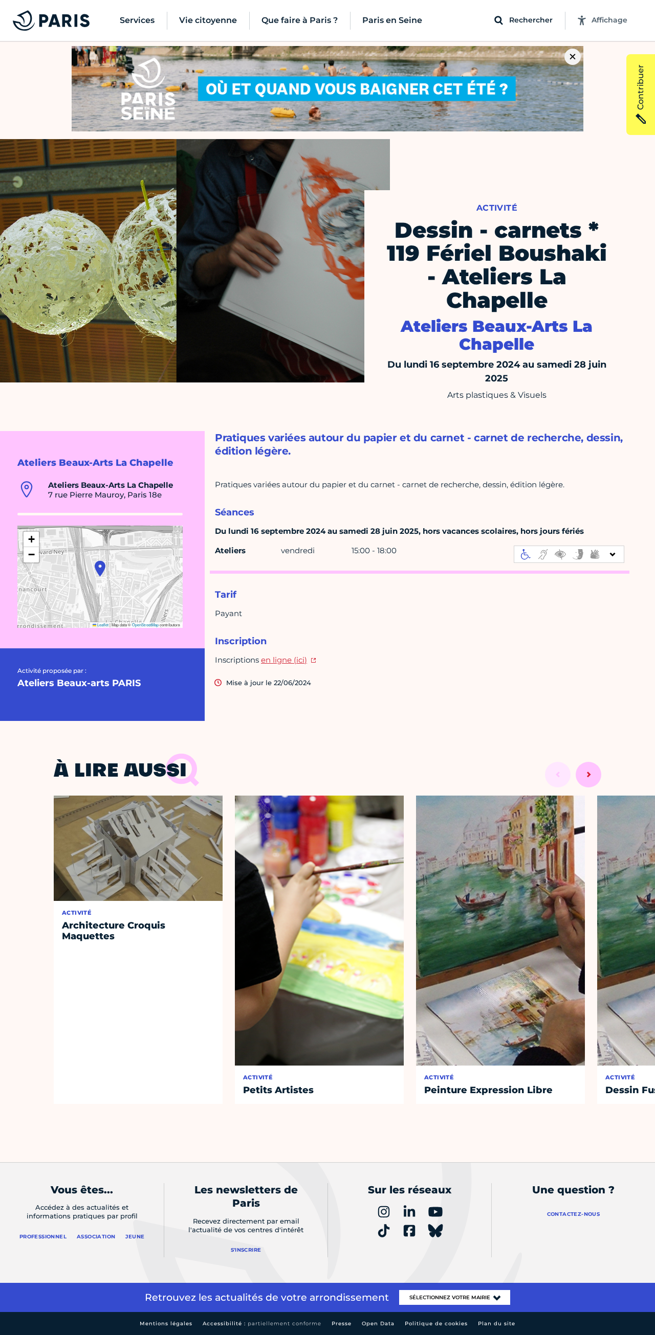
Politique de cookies (436, 1323)
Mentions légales (166, 1323)
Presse (342, 1323)
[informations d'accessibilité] (569, 554)
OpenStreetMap (145, 624)
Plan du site (496, 1323)
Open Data (378, 1323)
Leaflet (102, 624)
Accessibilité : (262, 1323)
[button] (100, 568)
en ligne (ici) (284, 660)
